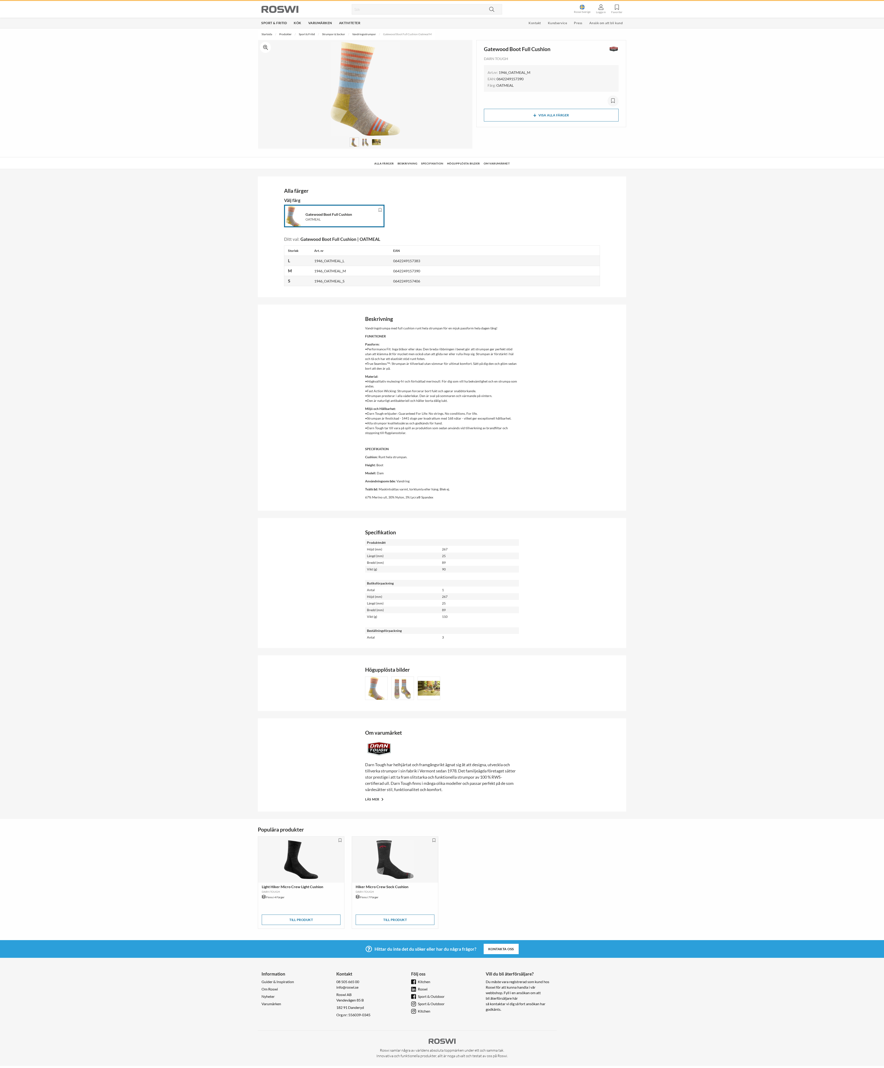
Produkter (285, 34)
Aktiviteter (350, 23)
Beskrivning (408, 163)
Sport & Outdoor (431, 996)
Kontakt (535, 23)
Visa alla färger (553, 115)
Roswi (422, 989)
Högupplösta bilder (463, 163)
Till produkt (301, 920)
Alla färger (384, 163)
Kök (297, 23)
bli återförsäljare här (502, 998)
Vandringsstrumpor (364, 34)
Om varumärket (497, 163)
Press (578, 23)
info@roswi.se (347, 987)
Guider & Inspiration (278, 981)
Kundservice (557, 23)
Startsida (267, 34)
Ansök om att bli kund (606, 23)
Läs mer (372, 799)
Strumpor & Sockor (333, 34)
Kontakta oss (501, 949)
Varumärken (320, 23)
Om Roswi (270, 989)
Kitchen (424, 981)
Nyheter (268, 996)
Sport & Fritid (274, 23)
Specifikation (432, 163)
